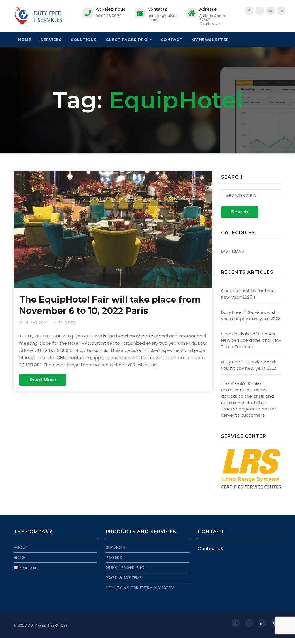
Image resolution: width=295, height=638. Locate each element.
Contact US (210, 548)
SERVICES (51, 39)
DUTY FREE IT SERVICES (48, 625)
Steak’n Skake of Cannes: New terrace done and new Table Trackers (251, 340)
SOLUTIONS (84, 39)
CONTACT (172, 39)
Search (239, 212)
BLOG (19, 557)
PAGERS (114, 557)
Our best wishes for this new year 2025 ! (247, 294)
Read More (42, 379)
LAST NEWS (232, 251)
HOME (24, 39)
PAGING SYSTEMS (124, 578)
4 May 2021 (37, 322)
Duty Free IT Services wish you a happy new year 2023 (251, 315)
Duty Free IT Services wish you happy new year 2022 (249, 365)
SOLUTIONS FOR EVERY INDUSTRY (140, 588)
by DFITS (66, 322)
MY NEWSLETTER (210, 39)
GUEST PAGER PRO (127, 39)
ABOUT (21, 547)
